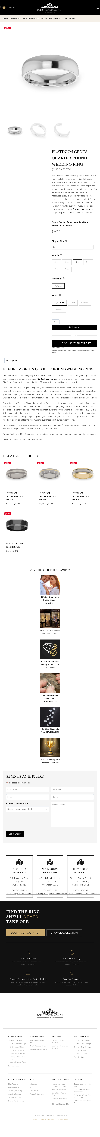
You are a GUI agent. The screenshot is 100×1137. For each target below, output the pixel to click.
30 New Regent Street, (80, 878)
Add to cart (74, 327)
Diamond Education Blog (61, 1104)
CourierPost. (91, 397)
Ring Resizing (13, 1084)
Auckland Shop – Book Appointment (82, 1091)
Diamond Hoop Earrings (82, 1044)
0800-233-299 (19, 890)
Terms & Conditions (37, 1094)
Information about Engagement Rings (58, 1085)
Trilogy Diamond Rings (17, 1053)
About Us (33, 1084)
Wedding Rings (37, 1036)
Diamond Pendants (81, 1054)
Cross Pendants (79, 1057)
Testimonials (34, 1091)
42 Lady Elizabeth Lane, (50, 878)
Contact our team (81, 209)
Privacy (34, 1120)
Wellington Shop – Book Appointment (82, 1102)
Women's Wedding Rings (37, 1041)
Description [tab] (11, 360)
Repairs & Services (17, 1080)
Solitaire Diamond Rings (18, 1044)
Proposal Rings (13, 1066)
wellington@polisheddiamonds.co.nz (53, 893)
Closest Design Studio (18, 803)
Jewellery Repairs (14, 1094)
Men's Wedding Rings (68, 350)
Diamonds (56, 1036)
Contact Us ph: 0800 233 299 (82, 1085)
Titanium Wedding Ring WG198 (80, 496)
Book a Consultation (25, 932)
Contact (78, 1080)
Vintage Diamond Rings (18, 1062)
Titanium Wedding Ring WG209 (14, 496)
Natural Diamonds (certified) (58, 1041)
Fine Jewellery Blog (59, 1090)
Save (8, 28)
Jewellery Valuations (15, 1098)
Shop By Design (15, 1040)
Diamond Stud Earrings (82, 1040)
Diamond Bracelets (80, 1050)
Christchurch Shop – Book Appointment (83, 1096)
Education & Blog (60, 1080)
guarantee (46, 419)
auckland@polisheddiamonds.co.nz (22, 893)
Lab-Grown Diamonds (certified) (60, 1047)
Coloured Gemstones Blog (59, 1100)
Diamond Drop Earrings (82, 1047)
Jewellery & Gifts (83, 1036)
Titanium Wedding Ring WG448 (47, 496)
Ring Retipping (13, 1087)
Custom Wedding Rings (38, 1049)
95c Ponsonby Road (19, 878)
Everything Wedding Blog (59, 1094)
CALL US (11, 8)
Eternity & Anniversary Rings (17, 1058)
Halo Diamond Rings (17, 1050)
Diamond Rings (15, 1036)
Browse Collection (64, 932)
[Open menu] (97, 8)
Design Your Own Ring (16, 1101)
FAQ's (32, 1087)
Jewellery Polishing (15, 1091)
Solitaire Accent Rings (17, 1047)
